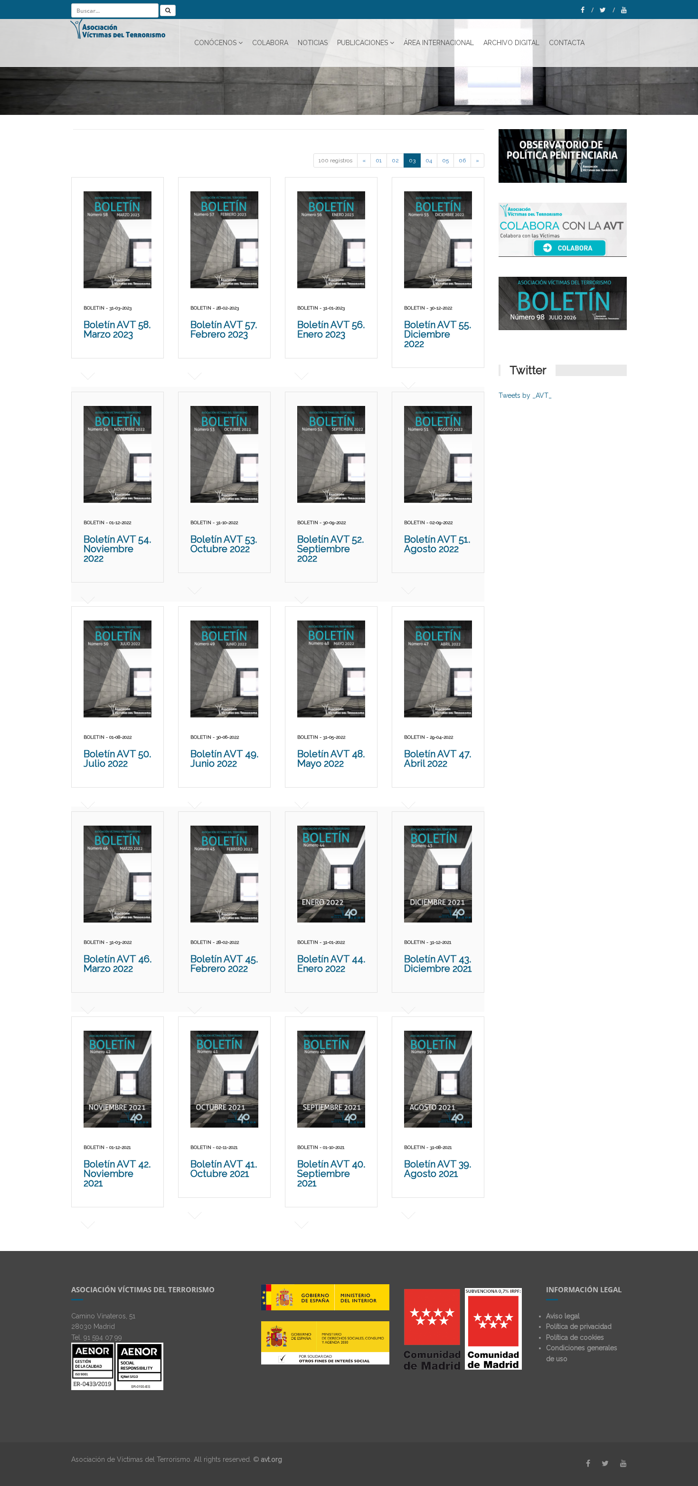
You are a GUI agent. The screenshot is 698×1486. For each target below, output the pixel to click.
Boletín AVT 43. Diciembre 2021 (438, 963)
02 (395, 160)
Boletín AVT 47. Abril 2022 (437, 758)
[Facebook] (587, 10)
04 (428, 160)
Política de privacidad (579, 1326)
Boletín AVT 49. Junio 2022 (224, 758)
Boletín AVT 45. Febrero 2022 (224, 963)
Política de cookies (575, 1337)
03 (412, 160)
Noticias (313, 43)
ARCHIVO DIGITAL (511, 43)
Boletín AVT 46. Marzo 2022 (117, 963)
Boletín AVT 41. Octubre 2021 (223, 1168)
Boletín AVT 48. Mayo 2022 (331, 758)
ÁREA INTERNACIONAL (439, 43)
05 (445, 160)
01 (379, 160)
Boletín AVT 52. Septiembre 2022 (330, 549)
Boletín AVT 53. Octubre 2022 (223, 544)
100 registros (335, 160)
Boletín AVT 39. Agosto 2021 (437, 1168)
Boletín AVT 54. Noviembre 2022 (117, 549)
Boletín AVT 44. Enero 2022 (331, 963)
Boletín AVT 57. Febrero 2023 (223, 329)
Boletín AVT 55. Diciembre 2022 (437, 334)
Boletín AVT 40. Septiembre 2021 (331, 1173)
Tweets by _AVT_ (525, 395)
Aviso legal (563, 1316)
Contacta (567, 43)
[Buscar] (168, 10)
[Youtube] (624, 10)
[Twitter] (607, 10)
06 (462, 160)
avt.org (271, 1459)
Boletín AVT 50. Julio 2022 (117, 758)
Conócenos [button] (215, 43)
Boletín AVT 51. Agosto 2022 (437, 544)
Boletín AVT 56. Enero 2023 (331, 329)
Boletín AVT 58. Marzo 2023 (117, 329)
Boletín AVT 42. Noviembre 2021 (117, 1173)
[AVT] (125, 42)
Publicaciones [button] (362, 43)
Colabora (270, 43)
